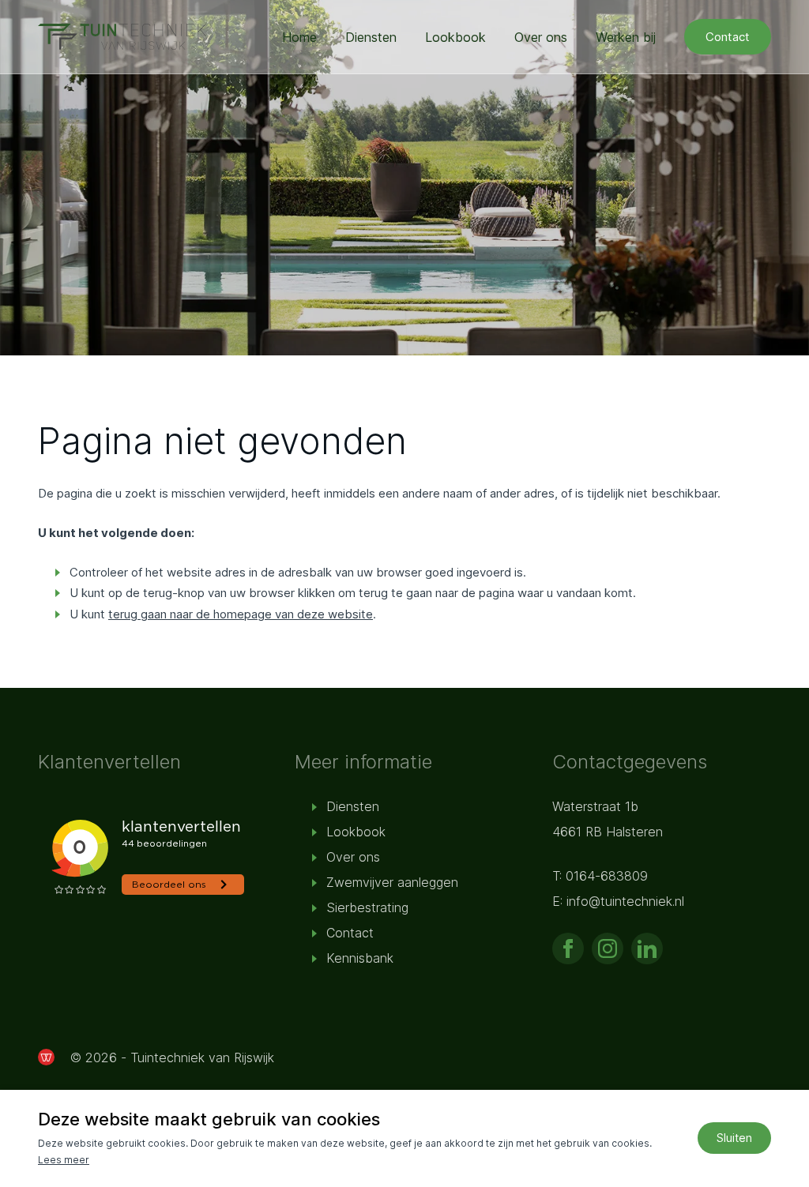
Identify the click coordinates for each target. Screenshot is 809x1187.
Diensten (371, 37)
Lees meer (63, 1160)
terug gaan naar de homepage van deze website (240, 614)
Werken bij (626, 37)
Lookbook (455, 37)
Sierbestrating (367, 907)
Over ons (540, 37)
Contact (728, 36)
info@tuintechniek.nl (625, 901)
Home (299, 37)
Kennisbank (359, 958)
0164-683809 (607, 876)
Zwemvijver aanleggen (392, 882)
